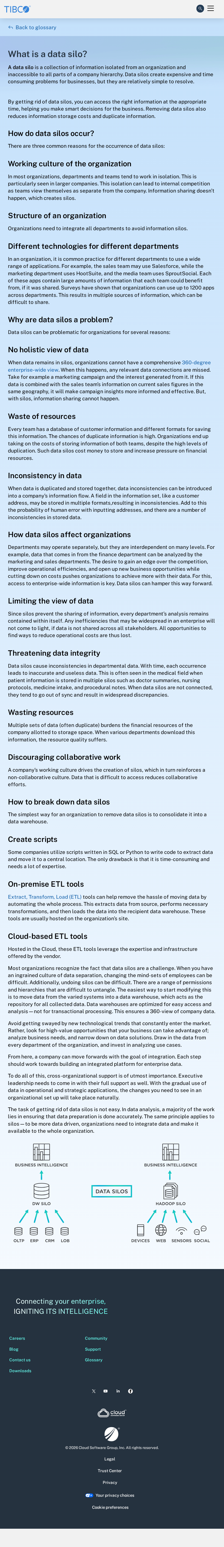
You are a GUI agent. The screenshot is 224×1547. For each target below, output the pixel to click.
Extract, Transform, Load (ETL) (45, 897)
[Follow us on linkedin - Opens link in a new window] (118, 1391)
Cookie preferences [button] (110, 1507)
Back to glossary (32, 27)
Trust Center (110, 1470)
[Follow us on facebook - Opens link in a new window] (130, 1391)
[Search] (200, 7)
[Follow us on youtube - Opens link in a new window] (105, 1391)
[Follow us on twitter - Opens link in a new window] (93, 1391)
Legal (109, 1459)
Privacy (110, 1482)
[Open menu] (211, 8)
